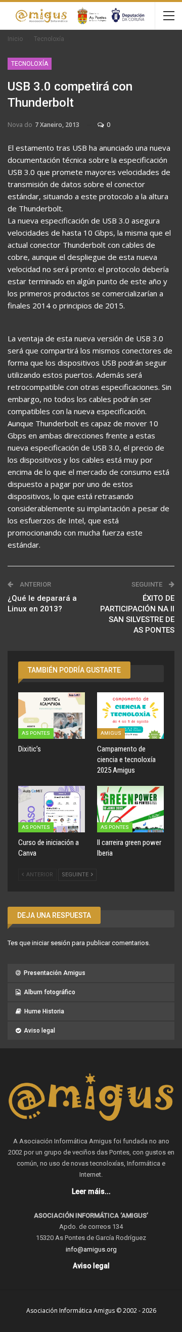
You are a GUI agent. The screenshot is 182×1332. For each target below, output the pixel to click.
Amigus (111, 733)
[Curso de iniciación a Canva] (51, 809)
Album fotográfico (49, 992)
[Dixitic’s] (51, 715)
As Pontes (36, 733)
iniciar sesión (51, 943)
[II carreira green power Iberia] (130, 809)
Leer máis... (91, 1191)
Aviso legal (39, 1030)
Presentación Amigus (54, 972)
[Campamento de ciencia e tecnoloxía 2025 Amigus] (130, 715)
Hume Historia (44, 1011)
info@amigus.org (91, 1249)
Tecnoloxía (29, 63)
